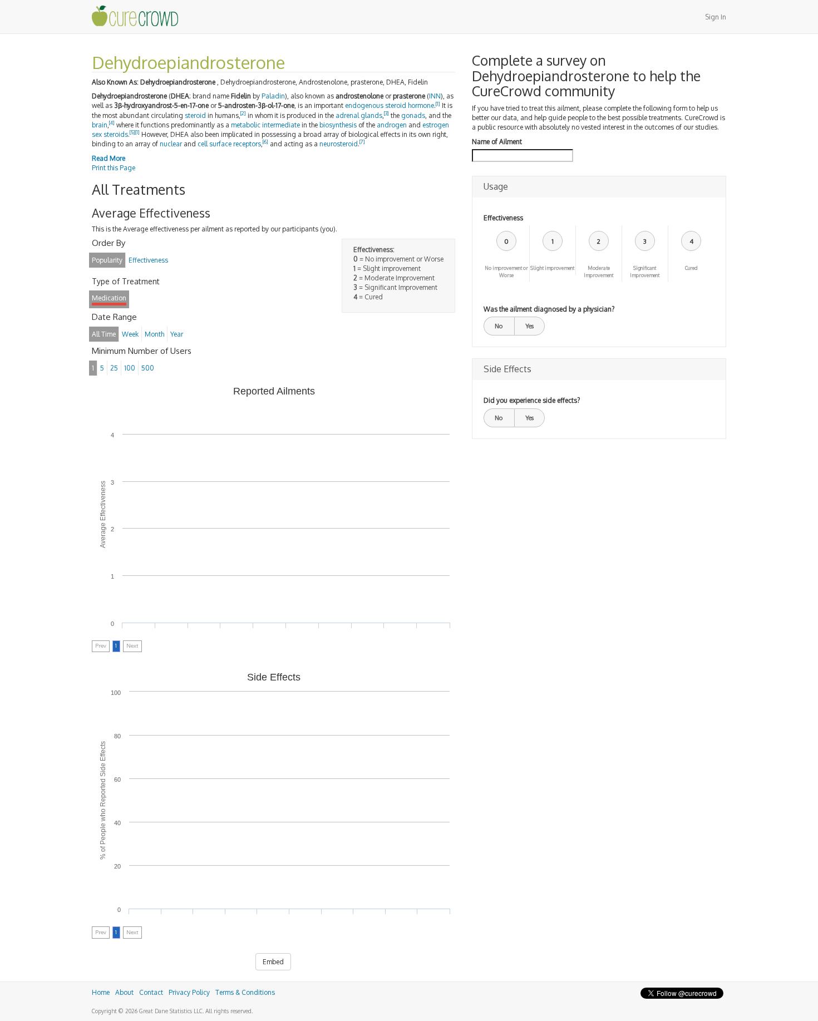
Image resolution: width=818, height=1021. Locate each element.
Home (101, 992)
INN (435, 96)
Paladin (273, 96)
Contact (151, 992)
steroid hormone (409, 105)
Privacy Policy (189, 992)
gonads (413, 115)
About (124, 992)
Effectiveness (503, 218)
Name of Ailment (497, 141)
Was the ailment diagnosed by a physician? (549, 309)
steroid (195, 115)
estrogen (435, 125)
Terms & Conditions (245, 992)
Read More (108, 158)
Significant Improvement (644, 271)
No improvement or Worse (506, 271)
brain (99, 125)
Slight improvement (552, 268)
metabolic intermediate (265, 125)
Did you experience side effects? (532, 400)
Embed (273, 962)
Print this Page (113, 168)
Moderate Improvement (598, 271)
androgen (392, 125)
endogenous (364, 105)
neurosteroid (338, 144)
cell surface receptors (229, 144)
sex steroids (110, 134)
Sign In (715, 17)
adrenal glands (359, 115)
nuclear (171, 144)
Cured (691, 268)
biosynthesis (338, 125)
